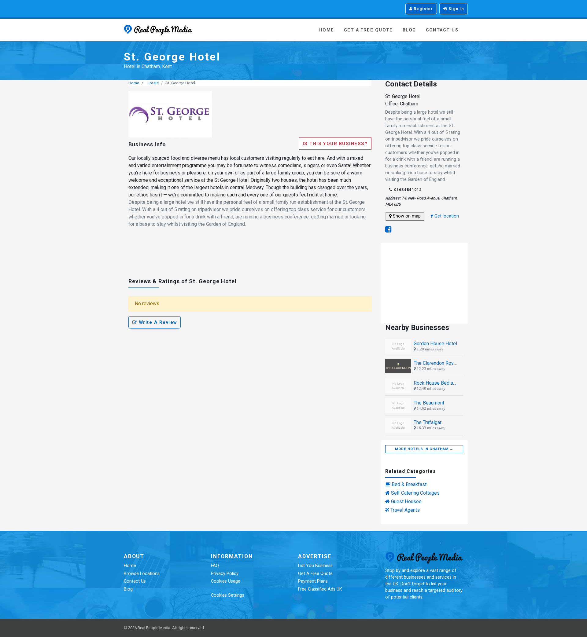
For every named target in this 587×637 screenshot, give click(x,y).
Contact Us (442, 30)
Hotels (153, 83)
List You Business (315, 565)
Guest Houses (406, 501)
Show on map (406, 216)
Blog (409, 30)
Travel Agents (405, 510)
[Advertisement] (249, 255)
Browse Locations (142, 573)
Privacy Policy (224, 573)
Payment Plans (313, 581)
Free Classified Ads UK (320, 589)
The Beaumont (429, 403)
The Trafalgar (427, 422)
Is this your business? (335, 143)
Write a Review (157, 322)
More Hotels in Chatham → (424, 449)
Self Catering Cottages (415, 493)
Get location (446, 216)
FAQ (215, 565)
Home (326, 30)
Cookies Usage (225, 581)
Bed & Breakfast (409, 484)
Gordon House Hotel (435, 343)
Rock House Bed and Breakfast (436, 383)
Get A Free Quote (368, 30)
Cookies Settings (227, 595)
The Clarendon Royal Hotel (436, 363)
